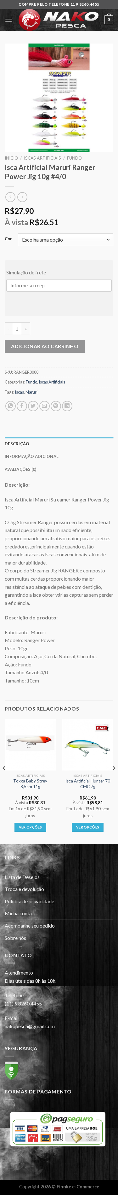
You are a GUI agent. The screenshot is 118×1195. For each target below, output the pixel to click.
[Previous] (4, 780)
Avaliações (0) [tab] (21, 469)
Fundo (74, 158)
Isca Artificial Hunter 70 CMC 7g (87, 783)
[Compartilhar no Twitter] (33, 406)
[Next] (113, 780)
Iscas (19, 392)
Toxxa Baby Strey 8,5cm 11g (30, 783)
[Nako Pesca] (58, 20)
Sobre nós (15, 938)
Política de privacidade (29, 901)
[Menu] (8, 19)
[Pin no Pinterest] (56, 406)
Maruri (31, 392)
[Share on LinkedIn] (67, 406)
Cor (8, 239)
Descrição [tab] (17, 443)
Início (11, 158)
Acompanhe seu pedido (30, 925)
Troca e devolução (24, 889)
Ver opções (30, 827)
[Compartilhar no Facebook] (22, 406)
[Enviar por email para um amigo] (44, 406)
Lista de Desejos (22, 877)
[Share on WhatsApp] (10, 406)
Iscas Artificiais (42, 158)
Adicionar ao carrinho (44, 346)
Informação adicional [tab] (32, 456)
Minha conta (18, 913)
